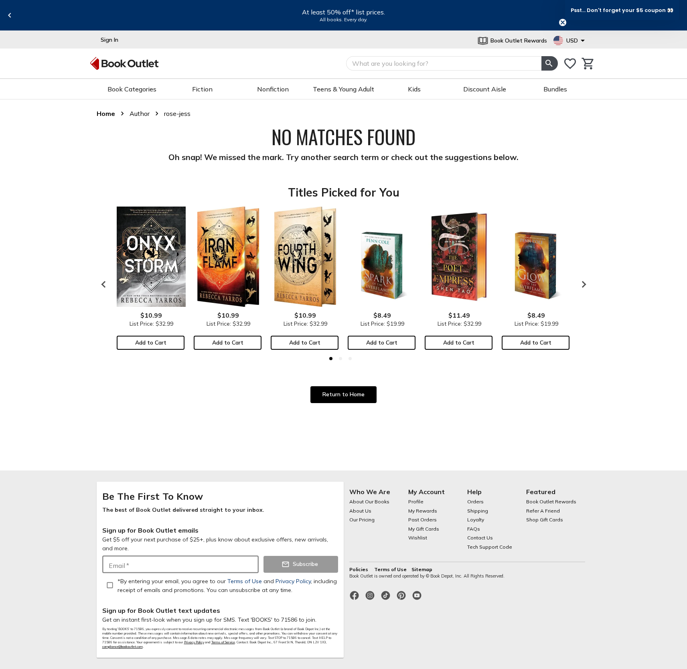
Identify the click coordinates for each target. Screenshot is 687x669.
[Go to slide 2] (340, 358)
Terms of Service (223, 642)
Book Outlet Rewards (551, 502)
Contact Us (480, 538)
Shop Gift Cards (544, 520)
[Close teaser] (563, 22)
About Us (360, 511)
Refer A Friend (543, 511)
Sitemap (421, 569)
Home (106, 113)
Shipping (477, 511)
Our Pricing (362, 520)
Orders (475, 502)
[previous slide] (9, 15)
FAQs (473, 529)
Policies (359, 569)
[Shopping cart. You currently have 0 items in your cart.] (588, 64)
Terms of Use (390, 569)
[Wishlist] (570, 64)
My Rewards (422, 511)
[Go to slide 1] (330, 358)
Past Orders (422, 520)
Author (140, 113)
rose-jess (177, 113)
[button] (622, 10)
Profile (416, 502)
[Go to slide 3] (350, 358)
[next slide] (582, 284)
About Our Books (369, 502)
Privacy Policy (194, 642)
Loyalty (475, 520)
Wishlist (417, 538)
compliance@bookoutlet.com (122, 647)
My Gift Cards (423, 529)
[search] (549, 63)
